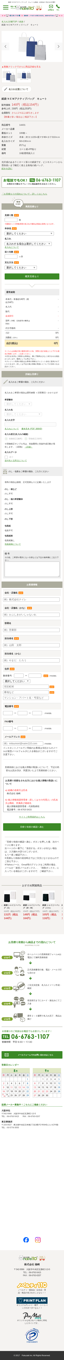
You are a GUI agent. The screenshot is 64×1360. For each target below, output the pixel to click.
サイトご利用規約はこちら (32, 817)
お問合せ (51, 10)
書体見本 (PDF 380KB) (31, 429)
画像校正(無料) (15, 438)
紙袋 (21, 22)
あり (11, 457)
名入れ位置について (18, 89)
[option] (32, 46)
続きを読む (7, 168)
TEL (57, 10)
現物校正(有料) (35, 438)
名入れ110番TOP (9, 22)
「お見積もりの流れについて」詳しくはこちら (24, 194)
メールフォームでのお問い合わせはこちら (35, 1055)
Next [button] (58, 46)
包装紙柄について (13, 544)
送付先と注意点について (16, 460)
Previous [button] (5, 46)
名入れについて (12, 247)
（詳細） (29, 447)
